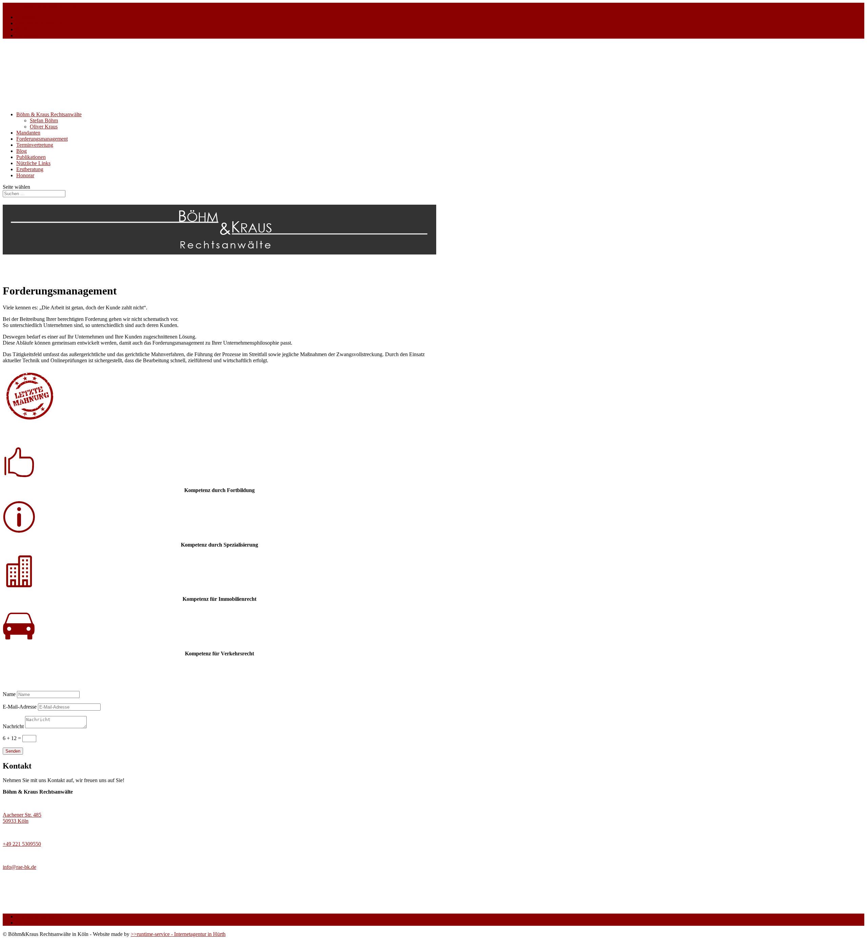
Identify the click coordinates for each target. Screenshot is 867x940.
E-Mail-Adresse (20, 707)
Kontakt (25, 29)
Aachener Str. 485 (22, 815)
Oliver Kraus (44, 126)
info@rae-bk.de (19, 867)
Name (9, 694)
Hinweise (26, 17)
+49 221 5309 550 (22, 5)
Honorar (25, 175)
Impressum (28, 35)
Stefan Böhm (44, 120)
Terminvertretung (34, 145)
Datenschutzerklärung (39, 23)
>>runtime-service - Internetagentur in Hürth (178, 934)
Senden (12, 751)
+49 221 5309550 (22, 844)
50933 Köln (15, 821)
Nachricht (13, 726)
